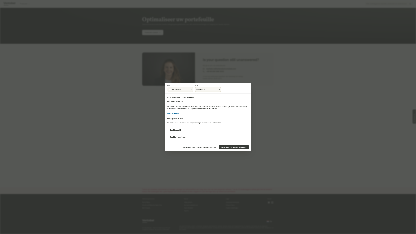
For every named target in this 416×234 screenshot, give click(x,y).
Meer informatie (173, 114)
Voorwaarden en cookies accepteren (234, 147)
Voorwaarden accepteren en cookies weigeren (199, 147)
